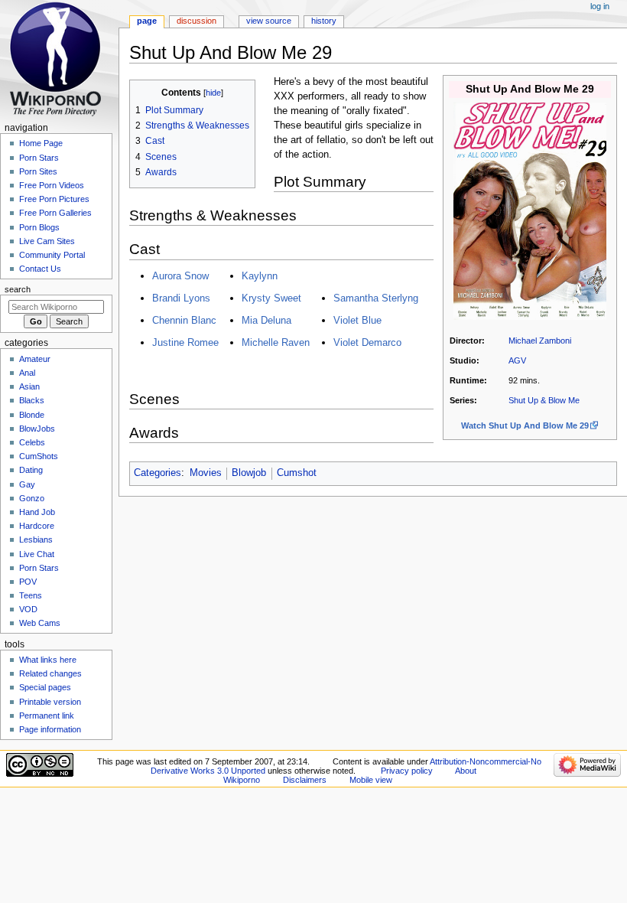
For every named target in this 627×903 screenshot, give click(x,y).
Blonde (31, 414)
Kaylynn (260, 276)
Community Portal (52, 254)
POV (28, 581)
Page (147, 20)
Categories (157, 473)
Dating (31, 469)
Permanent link (46, 715)
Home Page (41, 143)
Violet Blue (357, 320)
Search (18, 289)
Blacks (31, 400)
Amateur (34, 358)
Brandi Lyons (181, 298)
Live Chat (36, 554)
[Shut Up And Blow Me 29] (529, 210)
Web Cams (39, 623)
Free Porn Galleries (55, 212)
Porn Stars (39, 157)
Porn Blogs (39, 227)
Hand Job (37, 512)
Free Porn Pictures (54, 199)
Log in (599, 6)
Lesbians (36, 539)
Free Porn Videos (51, 185)
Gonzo (31, 498)
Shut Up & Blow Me (544, 400)
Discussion (196, 20)
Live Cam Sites (47, 241)
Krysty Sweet (271, 298)
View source (268, 20)
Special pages (45, 687)
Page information (50, 729)
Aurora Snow (180, 276)
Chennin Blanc (184, 320)
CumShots (38, 456)
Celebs (32, 442)
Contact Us (40, 268)
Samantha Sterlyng (375, 298)
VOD (28, 609)
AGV (517, 360)
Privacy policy (407, 770)
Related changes (50, 673)
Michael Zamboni (539, 340)
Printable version (50, 701)
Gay (27, 484)
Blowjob (249, 473)
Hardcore (36, 525)
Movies (206, 473)
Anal (27, 372)
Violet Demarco (367, 342)
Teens (30, 595)
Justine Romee (185, 342)
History (323, 20)
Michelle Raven (276, 342)
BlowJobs (37, 428)
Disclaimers (304, 779)
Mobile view (370, 779)
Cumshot (297, 473)
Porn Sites (38, 171)
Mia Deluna (266, 320)
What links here (47, 659)
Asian (29, 386)
